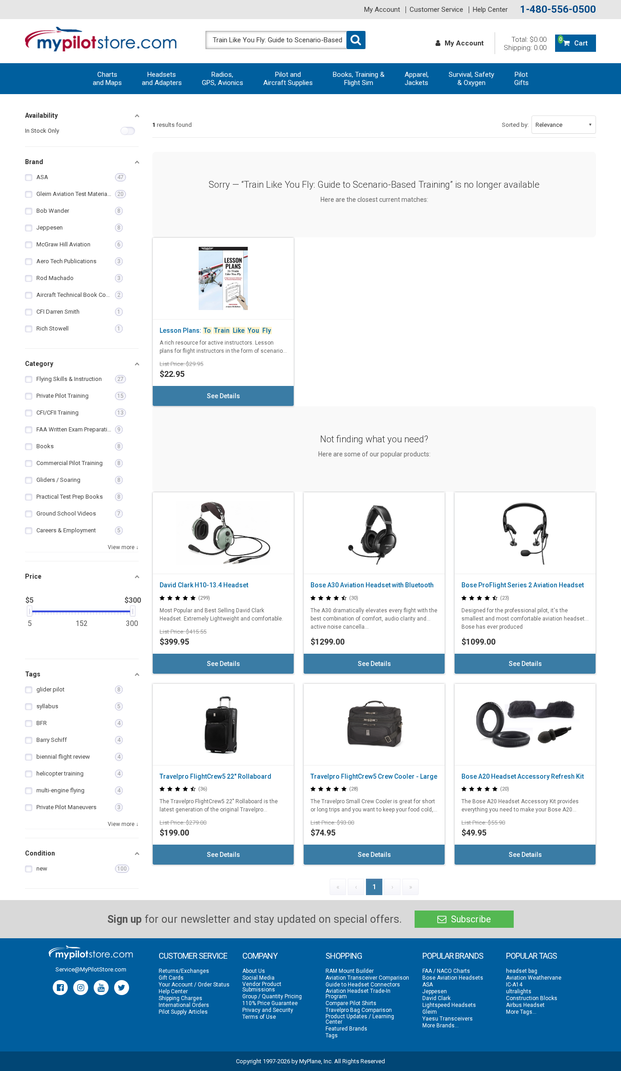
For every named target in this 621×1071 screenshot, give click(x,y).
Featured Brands (346, 1028)
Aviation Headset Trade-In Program (358, 993)
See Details (223, 396)
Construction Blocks (531, 998)
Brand (34, 161)
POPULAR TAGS (531, 956)
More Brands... (440, 1025)
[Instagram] (80, 987)
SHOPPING (344, 956)
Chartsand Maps (107, 78)
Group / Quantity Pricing (272, 996)
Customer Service (436, 9)
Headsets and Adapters (162, 78)
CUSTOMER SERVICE (193, 956)
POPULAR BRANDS (452, 956)
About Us (253, 971)
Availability (41, 115)
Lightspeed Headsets (449, 1005)
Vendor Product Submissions (261, 986)
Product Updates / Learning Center (360, 1019)
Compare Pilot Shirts (351, 1003)
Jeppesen (434, 991)
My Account (382, 9)
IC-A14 (514, 984)
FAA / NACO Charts (446, 971)
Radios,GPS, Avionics (222, 78)
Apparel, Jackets (417, 78)
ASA (427, 984)
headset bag (521, 971)
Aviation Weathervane (533, 978)
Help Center (490, 9)
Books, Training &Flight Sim (359, 78)
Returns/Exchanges (184, 971)
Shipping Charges (180, 998)
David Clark (436, 998)
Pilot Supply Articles (183, 1012)
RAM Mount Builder (350, 971)
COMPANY (259, 956)
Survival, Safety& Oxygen (471, 78)
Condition (40, 853)
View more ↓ (123, 547)
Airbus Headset (525, 1005)
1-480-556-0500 (558, 10)
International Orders (184, 1005)
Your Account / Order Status (194, 984)
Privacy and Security (267, 1010)
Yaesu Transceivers (447, 1018)
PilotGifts (521, 78)
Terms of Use (259, 1017)
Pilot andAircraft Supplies (288, 78)
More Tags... (521, 1012)
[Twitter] (121, 987)
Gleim (429, 1012)
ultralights (518, 991)
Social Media (258, 978)
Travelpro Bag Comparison (359, 1010)
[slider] (29, 611)
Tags (32, 674)
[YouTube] (101, 987)
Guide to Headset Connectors (363, 984)
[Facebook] (60, 987)
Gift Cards (171, 978)
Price (33, 576)
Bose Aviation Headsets (452, 978)
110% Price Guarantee (270, 1003)
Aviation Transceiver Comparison (367, 978)
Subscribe (470, 919)
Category (39, 363)
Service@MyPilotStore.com (90, 969)
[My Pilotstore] (91, 952)
